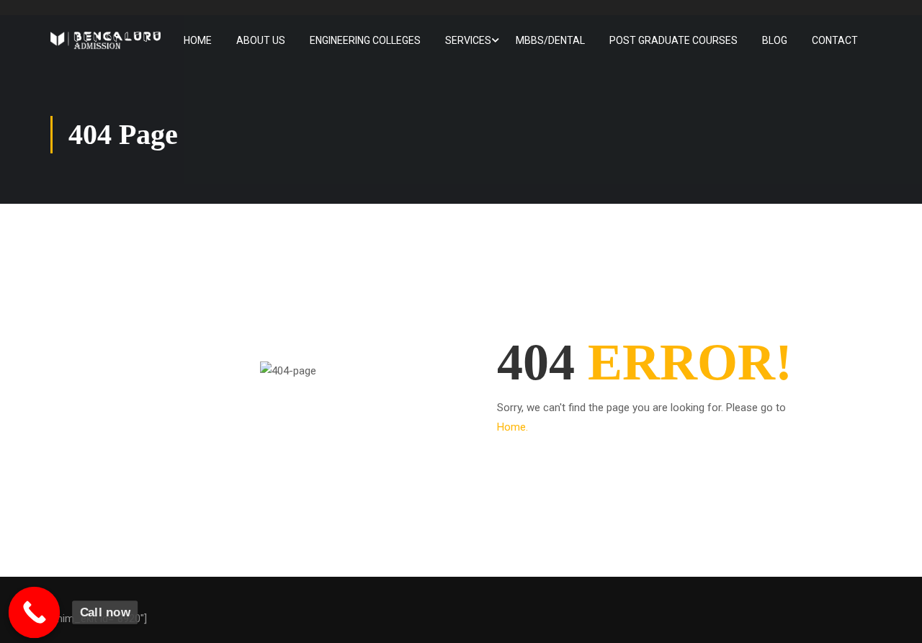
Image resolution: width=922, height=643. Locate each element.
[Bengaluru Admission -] (105, 40)
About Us (260, 40)
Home (198, 40)
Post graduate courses (673, 40)
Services (468, 40)
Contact (835, 40)
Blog (774, 40)
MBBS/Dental (550, 40)
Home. (512, 427)
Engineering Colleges (365, 40)
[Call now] (35, 613)
